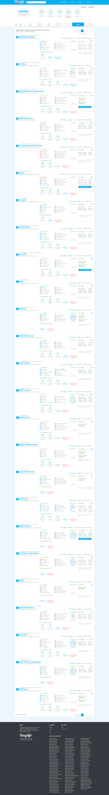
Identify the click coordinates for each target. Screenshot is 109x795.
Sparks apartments (84, 762)
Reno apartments (84, 744)
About (50, 727)
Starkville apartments (85, 765)
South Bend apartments (85, 760)
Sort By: (80, 33)
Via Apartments (24, 227)
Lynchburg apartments (69, 765)
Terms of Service (23, 739)
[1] (20, 24)
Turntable (22, 200)
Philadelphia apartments (70, 790)
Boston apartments (53, 754)
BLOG (62, 727)
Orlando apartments (69, 787)
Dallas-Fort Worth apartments (55, 778)
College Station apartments (54, 771)
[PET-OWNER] (50, 12)
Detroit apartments (53, 783)
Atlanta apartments (53, 742)
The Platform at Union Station (30, 662)
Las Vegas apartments (69, 757)
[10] (67, 24)
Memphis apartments (69, 769)
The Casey (23, 635)
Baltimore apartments (53, 745)
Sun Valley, (22, 201)
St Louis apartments (85, 766)
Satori (22, 580)
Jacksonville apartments (70, 753)
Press (50, 733)
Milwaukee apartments (69, 772)
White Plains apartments (85, 784)
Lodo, (21, 120)
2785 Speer (24, 689)
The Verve (22, 64)
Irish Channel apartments (70, 750)
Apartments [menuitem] (63, 2)
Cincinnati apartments (53, 766)
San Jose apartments (85, 756)
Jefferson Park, (24, 690)
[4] (32, 24)
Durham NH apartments (54, 784)
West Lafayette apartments (86, 783)
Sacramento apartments (85, 748)
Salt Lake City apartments (86, 750)
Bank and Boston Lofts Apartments (31, 91)
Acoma (21, 173)
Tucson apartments (84, 775)
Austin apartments (53, 744)
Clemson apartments (53, 768)
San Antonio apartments (85, 751)
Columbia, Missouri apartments (55, 774)
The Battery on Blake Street (30, 553)
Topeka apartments (85, 772)
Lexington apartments (69, 760)
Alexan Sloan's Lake (26, 336)
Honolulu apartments (69, 744)
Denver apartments (53, 780)
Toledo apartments (84, 771)
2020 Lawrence (25, 390)
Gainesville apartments (53, 789)
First (76, 30)
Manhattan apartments (69, 768)
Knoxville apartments (69, 756)
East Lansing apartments (54, 786)
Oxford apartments (69, 789)
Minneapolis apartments (70, 774)
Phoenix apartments (69, 792)
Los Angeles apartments (69, 762)
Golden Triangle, (24, 38)
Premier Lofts (25, 417)
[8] (51, 24)
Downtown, (23, 65)
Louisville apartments (69, 763)
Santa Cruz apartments (85, 757)
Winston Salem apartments (86, 787)
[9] (58, 24)
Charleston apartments (54, 760)
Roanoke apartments (85, 747)
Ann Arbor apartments (53, 739)
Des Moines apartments (54, 781)
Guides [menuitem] (73, 2)
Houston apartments (69, 745)
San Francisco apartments (86, 754)
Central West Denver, (26, 337)
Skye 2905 (22, 254)
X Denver (23, 309)
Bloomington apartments (54, 751)
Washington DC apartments (86, 781)
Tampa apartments (84, 769)
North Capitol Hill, (25, 364)
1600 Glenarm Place (26, 118)
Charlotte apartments (53, 762)
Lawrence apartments (69, 759)
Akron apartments (53, 738)
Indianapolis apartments (70, 747)
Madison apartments (69, 766)
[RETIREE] (77, 12)
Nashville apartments (69, 778)
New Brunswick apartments (70, 781)
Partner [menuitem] (89, 2)
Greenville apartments (69, 739)
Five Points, (23, 256)
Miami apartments (68, 771)
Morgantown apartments (70, 777)
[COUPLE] (41, 12)
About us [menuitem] (81, 2)
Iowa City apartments (69, 748)
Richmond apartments (85, 745)
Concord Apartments (27, 472)
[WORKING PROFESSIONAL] (68, 12)
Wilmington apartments (85, 786)
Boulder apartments (53, 756)
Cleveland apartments (53, 769)
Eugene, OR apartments (54, 787)
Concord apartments (53, 777)
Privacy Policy (30, 739)
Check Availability (85, 107)
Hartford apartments (69, 742)
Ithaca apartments (68, 751)
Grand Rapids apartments (54, 792)
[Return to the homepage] (19, 2)
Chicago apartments (53, 765)
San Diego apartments (85, 753)
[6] (42, 24)
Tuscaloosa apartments (85, 778)
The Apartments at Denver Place (30, 146)
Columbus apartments (53, 775)
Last (91, 30)
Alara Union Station (26, 608)
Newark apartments (69, 780)
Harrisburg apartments (69, 741)
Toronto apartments (85, 774)
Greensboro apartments (70, 738)
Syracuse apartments (85, 768)
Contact (51, 729)
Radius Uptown (25, 526)
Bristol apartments (53, 757)
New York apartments (69, 786)
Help (50, 731)
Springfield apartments (85, 763)
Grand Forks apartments (54, 790)
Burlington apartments (53, 759)
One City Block (25, 363)
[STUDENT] (59, 12)
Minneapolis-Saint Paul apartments (72, 775)
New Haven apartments (69, 783)
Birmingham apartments (54, 748)
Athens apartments (53, 741)
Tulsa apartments (84, 777)
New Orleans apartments (70, 784)
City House (24, 499)
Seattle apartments (84, 759)
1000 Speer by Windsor (27, 37)
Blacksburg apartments (54, 750)
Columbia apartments (53, 772)
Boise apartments (52, 753)
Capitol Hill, (22, 228)
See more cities (84, 789)
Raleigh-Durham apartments (86, 742)
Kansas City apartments (69, 754)
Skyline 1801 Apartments (29, 444)
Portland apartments (85, 739)
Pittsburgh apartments (85, 738)
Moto (22, 281)
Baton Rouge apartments (54, 747)
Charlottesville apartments (54, 763)
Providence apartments (85, 741)
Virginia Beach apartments (86, 780)
